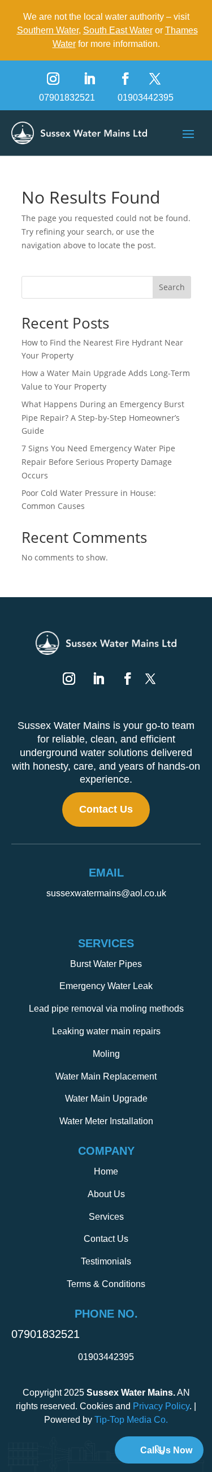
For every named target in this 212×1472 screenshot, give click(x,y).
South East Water (118, 30)
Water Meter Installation (106, 1121)
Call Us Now (166, 1450)
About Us (106, 1194)
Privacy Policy (161, 1406)
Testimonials (106, 1261)
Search (172, 287)
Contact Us (106, 809)
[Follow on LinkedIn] (89, 78)
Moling (106, 1054)
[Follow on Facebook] (125, 78)
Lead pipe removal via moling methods (106, 1008)
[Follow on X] (155, 78)
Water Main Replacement (106, 1076)
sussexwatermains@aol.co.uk (106, 893)
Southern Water (48, 30)
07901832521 (67, 97)
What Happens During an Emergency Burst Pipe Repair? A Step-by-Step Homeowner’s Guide (102, 418)
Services (106, 1216)
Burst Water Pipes (106, 964)
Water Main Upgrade (106, 1098)
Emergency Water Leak (106, 986)
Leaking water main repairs (106, 1031)
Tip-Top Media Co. (131, 1419)
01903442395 (146, 97)
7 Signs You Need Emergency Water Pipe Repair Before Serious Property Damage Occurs (98, 462)
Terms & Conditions (106, 1284)
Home (106, 1171)
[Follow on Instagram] (53, 78)
